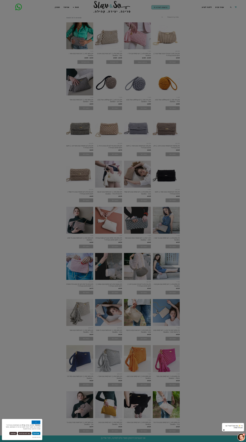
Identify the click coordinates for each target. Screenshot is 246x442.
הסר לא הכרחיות (24, 433)
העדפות (13, 433)
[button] (241, 437)
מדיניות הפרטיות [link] (36, 437)
